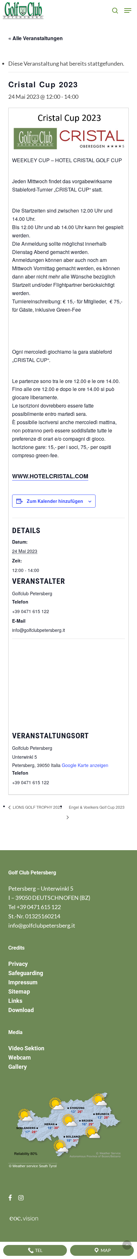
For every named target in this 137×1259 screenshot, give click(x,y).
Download (21, 1010)
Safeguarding (25, 973)
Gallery (17, 1066)
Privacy (18, 963)
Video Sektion (26, 1048)
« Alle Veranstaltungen (35, 38)
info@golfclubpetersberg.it (41, 925)
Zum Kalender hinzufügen (55, 501)
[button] (127, 10)
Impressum (23, 982)
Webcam (19, 1057)
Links (15, 1000)
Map (105, 1250)
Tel (38, 1250)
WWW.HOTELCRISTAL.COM (50, 476)
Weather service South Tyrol (34, 1166)
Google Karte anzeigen (85, 765)
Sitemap (19, 991)
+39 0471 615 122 (39, 906)
